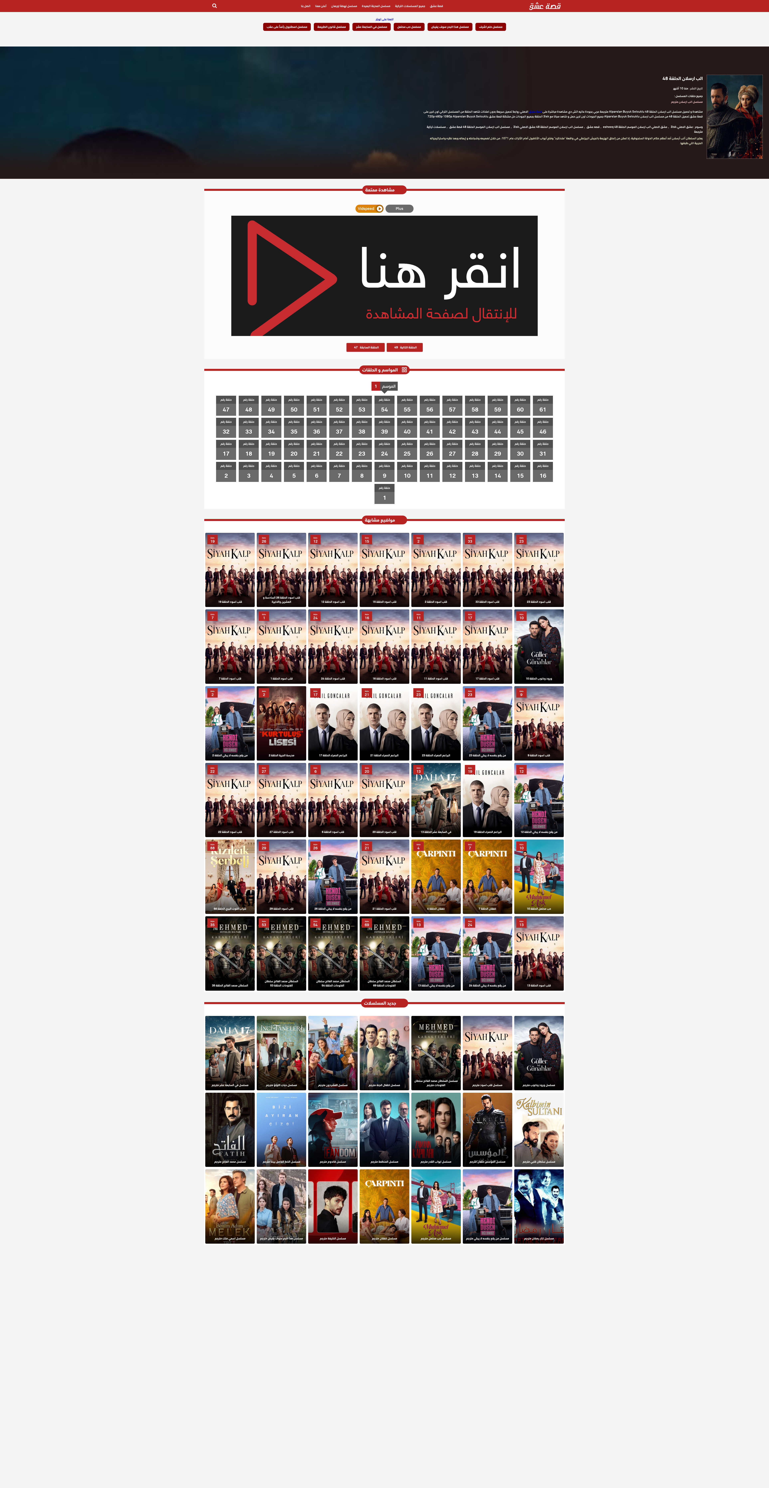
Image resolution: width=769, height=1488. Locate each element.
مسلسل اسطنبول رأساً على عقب (287, 27)
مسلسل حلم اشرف (490, 27)
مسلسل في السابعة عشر (371, 27)
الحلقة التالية (405, 347)
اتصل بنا (305, 6)
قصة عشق (436, 6)
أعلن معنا (320, 6)
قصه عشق (593, 127)
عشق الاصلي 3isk (682, 127)
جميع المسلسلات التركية (410, 6)
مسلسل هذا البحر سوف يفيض (450, 27)
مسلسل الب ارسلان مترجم (687, 101)
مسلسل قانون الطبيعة (331, 27)
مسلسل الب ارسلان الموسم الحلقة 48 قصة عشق (479, 127)
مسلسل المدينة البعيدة (376, 6)
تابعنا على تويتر (385, 19)
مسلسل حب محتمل (409, 27)
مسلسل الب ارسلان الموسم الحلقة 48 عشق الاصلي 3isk (548, 127)
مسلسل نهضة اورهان (344, 6)
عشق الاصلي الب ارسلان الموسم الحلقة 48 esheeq (635, 127)
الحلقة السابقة (366, 347)
